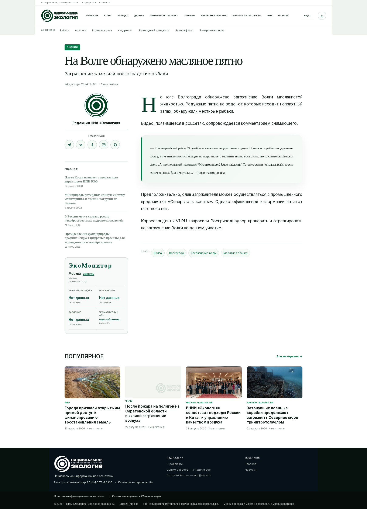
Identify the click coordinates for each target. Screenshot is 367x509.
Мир (269, 15)
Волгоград (176, 253)
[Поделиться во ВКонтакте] (80, 144)
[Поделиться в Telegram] (69, 144)
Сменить (88, 273)
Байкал (64, 30)
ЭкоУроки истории (212, 30)
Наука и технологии (247, 15)
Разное (283, 15)
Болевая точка (102, 30)
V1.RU (181, 221)
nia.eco (134, 503)
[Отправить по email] (103, 144)
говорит (202, 172)
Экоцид (123, 15)
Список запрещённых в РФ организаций (136, 496)
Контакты (104, 2)
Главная (92, 15)
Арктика (80, 30)
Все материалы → (289, 356)
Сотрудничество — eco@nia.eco (189, 475)
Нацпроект (125, 30)
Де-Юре (139, 15)
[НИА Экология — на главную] (59, 15)
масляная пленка (235, 253)
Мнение (190, 15)
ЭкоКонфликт (184, 30)
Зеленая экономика (164, 15)
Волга (158, 253)
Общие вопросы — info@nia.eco (189, 469)
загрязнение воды (203, 253)
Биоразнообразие (214, 15)
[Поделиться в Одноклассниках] (92, 144)
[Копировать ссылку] (115, 144)
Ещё (307, 15)
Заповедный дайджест (154, 30)
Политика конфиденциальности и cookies (79, 496)
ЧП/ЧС (108, 15)
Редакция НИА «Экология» (96, 123)
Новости (251, 469)
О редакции (89, 2)
